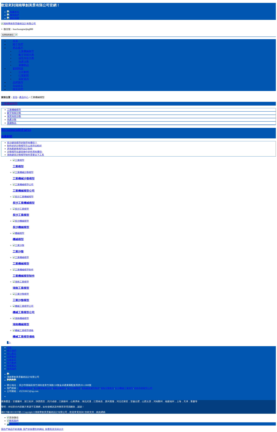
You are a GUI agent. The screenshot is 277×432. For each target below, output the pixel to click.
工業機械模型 (26, 51)
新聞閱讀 (18, 68)
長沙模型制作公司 (42, 388)
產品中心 (23, 97)
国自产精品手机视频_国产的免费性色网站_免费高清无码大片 (32, 429)
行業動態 (23, 75)
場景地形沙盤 (26, 58)
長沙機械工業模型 (124, 388)
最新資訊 (23, 78)
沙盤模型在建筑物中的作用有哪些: (24, 151)
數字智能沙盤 (26, 54)
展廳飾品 (23, 65)
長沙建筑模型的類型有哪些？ (22, 142)
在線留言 (18, 85)
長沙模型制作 (26, 388)
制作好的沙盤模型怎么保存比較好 (24, 145)
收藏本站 (14, 12)
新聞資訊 (11, 365)
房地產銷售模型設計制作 (19, 148)
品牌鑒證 (18, 82)
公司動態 (23, 72)
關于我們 (18, 44)
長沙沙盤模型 (74, 388)
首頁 (15, 40)
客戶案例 (11, 362)
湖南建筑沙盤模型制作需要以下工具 (25, 155)
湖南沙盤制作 (107, 388)
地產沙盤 (23, 61)
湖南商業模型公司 (143, 388)
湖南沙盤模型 (59, 388)
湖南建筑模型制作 (90, 388)
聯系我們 (14, 15)
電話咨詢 (13, 424)
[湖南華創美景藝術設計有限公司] (18, 23)
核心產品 (11, 353)
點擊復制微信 (8, 35)
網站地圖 (14, 18)
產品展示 (18, 47)
